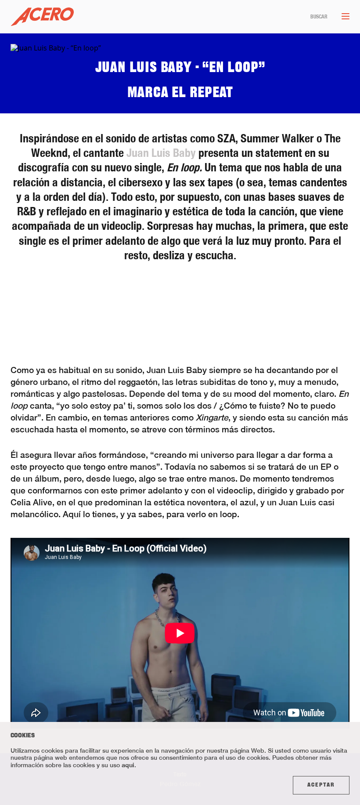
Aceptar (321, 785)
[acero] (42, 16)
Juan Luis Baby (161, 153)
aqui (128, 765)
